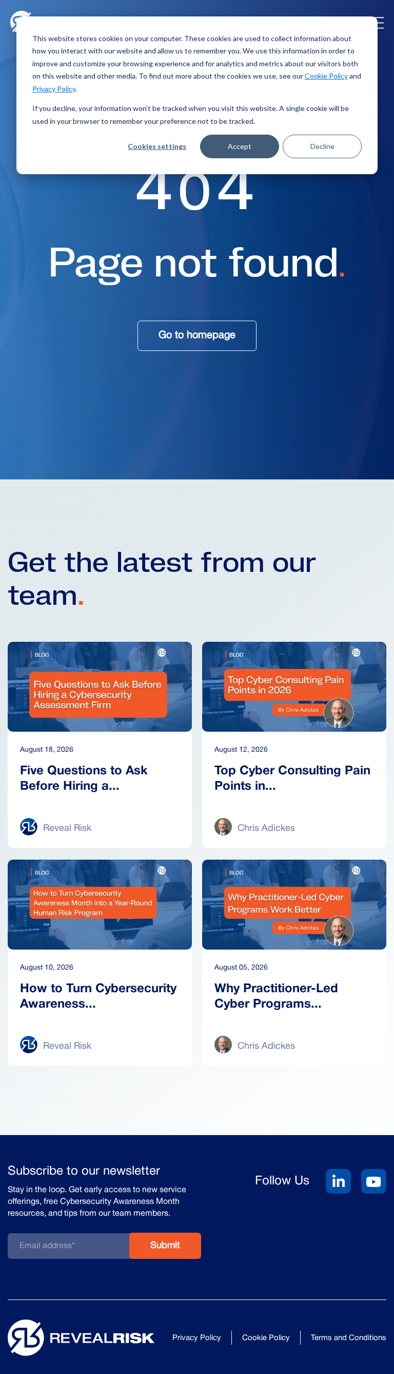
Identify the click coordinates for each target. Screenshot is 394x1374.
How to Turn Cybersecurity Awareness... (98, 996)
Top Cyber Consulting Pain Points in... (292, 779)
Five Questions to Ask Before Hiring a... (84, 779)
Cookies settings (157, 146)
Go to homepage (197, 335)
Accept (239, 146)
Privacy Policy (53, 88)
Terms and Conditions (348, 1338)
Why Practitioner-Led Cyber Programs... (276, 996)
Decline (322, 146)
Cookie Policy (326, 75)
